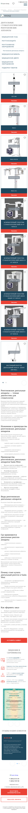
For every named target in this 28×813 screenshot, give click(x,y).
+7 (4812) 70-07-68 (14, 781)
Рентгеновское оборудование (8, 46)
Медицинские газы (10, 37)
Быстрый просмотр (14, 83)
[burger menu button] (25, 4)
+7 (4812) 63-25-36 (22, 2)
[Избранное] (13, 3)
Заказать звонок (14, 799)
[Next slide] (17, 724)
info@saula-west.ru (14, 784)
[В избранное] (24, 74)
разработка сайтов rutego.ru (13, 808)
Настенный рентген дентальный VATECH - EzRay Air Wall (14, 367)
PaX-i (14, 128)
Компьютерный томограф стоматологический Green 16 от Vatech (14, 260)
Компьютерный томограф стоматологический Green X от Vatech (14, 332)
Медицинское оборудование (8, 63)
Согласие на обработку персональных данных (14, 806)
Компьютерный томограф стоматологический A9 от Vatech (14, 224)
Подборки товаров (9, 68)
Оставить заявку (14, 640)
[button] (12, 763)
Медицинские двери (10, 58)
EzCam (14, 96)
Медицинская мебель (11, 54)
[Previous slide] (11, 724)
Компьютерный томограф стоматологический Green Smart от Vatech (14, 296)
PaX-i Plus (14, 159)
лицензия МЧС (16, 657)
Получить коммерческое (14, 792)
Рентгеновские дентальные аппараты (13, 50)
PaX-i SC (14, 191)
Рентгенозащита (9, 41)
